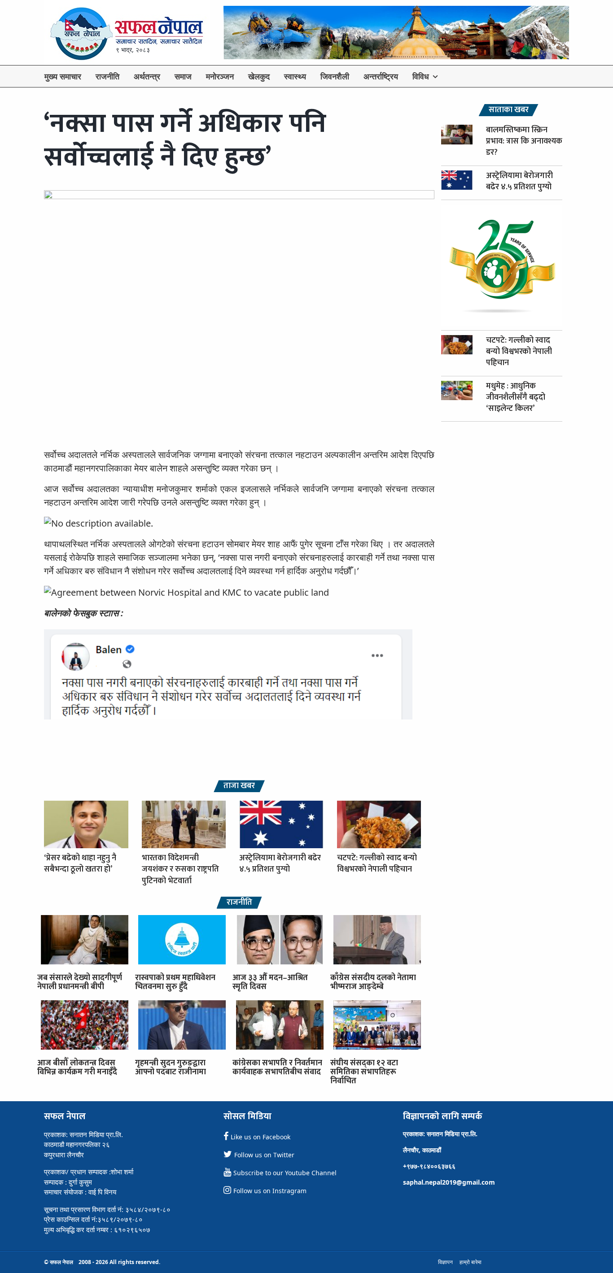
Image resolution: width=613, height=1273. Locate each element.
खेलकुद (259, 76)
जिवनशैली (334, 76)
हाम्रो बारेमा (471, 1262)
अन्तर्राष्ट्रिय (380, 76)
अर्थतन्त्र (147, 76)
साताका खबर (509, 110)
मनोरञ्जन (220, 76)
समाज (183, 76)
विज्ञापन (445, 1262)
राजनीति (107, 76)
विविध (420, 76)
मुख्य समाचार (62, 76)
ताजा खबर (239, 786)
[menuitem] (62, 76)
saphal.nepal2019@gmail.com (449, 1182)
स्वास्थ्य (295, 76)
